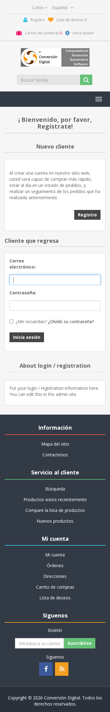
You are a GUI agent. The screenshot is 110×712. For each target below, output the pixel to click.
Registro (87, 215)
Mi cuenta (55, 555)
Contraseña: (22, 293)
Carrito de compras (55, 587)
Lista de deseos (55, 598)
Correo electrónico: (22, 264)
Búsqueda (55, 489)
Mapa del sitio (55, 444)
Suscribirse (80, 643)
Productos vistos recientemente (55, 499)
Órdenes (55, 565)
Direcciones (55, 576)
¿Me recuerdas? (31, 321)
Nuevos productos (55, 521)
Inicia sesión (26, 337)
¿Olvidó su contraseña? (71, 321)
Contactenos (55, 455)
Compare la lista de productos (55, 510)
